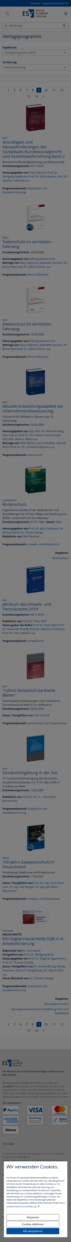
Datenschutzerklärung (26, 1206)
